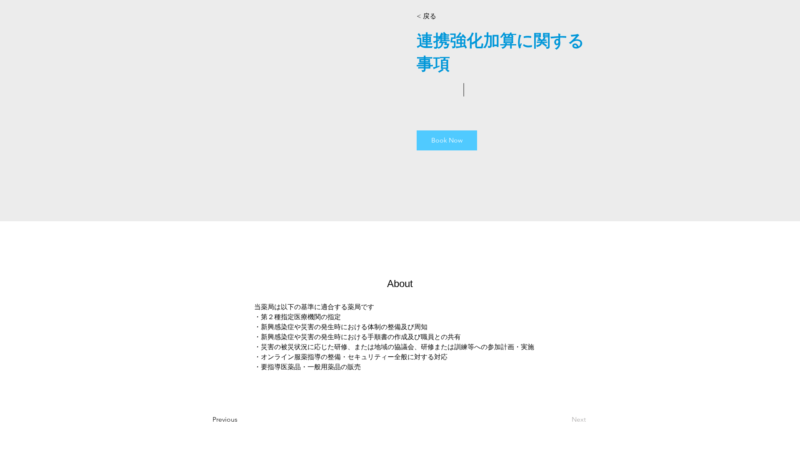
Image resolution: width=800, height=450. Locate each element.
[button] (441, 16)
